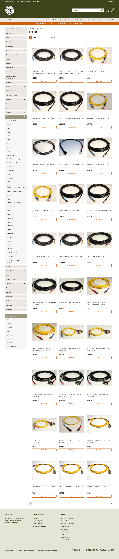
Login (35, 521)
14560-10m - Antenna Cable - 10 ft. (98, 72)
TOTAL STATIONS (11, 91)
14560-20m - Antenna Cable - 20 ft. (98, 118)
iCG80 (9, 147)
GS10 (9, 136)
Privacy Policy (65, 540)
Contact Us (35, 1)
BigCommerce (37, 550)
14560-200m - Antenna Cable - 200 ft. (71, 118)
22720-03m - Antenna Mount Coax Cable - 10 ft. (70, 349)
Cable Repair (91, 19)
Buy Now (44, 81)
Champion (9, 72)
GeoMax (8, 99)
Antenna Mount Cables (13, 29)
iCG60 (9, 143)
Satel (7, 275)
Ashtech (8, 33)
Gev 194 (9, 210)
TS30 (8, 182)
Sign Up (40, 521)
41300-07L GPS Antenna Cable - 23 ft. (44, 487)
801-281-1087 (9, 1)
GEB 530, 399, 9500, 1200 (14, 203)
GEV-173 (9, 214)
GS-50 (9, 241)
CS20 (8, 124)
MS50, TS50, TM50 (12, 162)
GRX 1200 (10, 233)
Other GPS (9, 292)
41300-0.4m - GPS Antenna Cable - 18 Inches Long (99, 441)
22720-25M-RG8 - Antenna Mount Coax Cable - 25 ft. (70, 395)
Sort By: (53, 37)
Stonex (8, 86)
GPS (8, 222)
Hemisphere (9, 104)
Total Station (11, 256)
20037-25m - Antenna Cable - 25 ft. (70, 302)
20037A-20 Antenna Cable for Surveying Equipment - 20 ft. (41, 349)
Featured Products (50, 19)
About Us (101, 19)
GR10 (9, 229)
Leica (7, 117)
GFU (8, 128)
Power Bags (9, 309)
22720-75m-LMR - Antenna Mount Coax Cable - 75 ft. (97, 395)
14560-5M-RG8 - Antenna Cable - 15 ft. (71, 210)
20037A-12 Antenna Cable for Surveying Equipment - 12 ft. (96, 303)
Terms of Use (65, 537)
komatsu (9, 335)
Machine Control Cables (13, 54)
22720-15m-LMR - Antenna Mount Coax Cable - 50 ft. (42, 395)
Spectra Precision (11, 95)
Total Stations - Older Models (13, 261)
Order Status (37, 523)
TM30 (9, 174)
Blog (62, 534)
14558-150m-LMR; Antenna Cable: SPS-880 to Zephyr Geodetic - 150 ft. (43, 72)
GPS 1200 (10, 226)
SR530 (9, 166)
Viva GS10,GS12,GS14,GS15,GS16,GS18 (15, 186)
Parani (8, 59)
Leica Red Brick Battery (13, 159)
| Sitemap (25, 550)
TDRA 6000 (10, 170)
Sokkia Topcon (10, 279)
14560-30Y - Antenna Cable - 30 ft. (43, 164)
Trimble (8, 288)
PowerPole (9, 82)
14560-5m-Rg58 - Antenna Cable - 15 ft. (43, 211)
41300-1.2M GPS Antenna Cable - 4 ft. (71, 487)
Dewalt (8, 37)
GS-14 (9, 237)
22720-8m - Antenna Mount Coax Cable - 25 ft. (42, 441)
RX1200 (9, 195)
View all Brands (11, 346)
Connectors (9, 305)
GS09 (9, 132)
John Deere (9, 46)
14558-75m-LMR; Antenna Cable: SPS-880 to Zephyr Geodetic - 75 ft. (71, 72)
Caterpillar (9, 67)
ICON (9, 151)
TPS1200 (10, 178)
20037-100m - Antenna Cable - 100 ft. (99, 256)
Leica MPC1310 (11, 155)
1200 (8, 199)
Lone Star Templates (52, 550)
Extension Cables (11, 42)
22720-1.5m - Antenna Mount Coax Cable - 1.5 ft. (98, 349)
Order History (64, 19)
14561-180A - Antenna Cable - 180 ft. (71, 256)
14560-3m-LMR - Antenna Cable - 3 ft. (71, 164)
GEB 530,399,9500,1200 (14, 191)
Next (109, 503)
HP (7, 108)
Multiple (9, 320)
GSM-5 (9, 245)
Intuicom (8, 112)
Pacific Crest (10, 270)
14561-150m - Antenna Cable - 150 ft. (43, 256)
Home (31, 28)
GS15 (9, 139)
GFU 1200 (10, 218)
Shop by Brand (10, 316)
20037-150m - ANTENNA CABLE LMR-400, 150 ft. (44, 303)
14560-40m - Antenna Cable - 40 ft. (98, 164)
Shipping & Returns (77, 19)
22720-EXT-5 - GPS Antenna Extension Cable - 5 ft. (71, 441)
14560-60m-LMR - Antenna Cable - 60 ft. (99, 211)
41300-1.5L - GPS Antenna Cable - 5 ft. (99, 487)
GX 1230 (9, 249)
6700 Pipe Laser (11, 120)
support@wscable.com (23, 1)
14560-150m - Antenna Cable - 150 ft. (43, 118)
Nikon (8, 266)
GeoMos (9, 206)
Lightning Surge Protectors (11, 77)
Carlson (8, 63)
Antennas (9, 296)
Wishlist (111, 1)
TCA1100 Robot (12, 252)
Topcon (8, 283)
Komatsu (8, 50)
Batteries (9, 301)
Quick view (44, 55)
